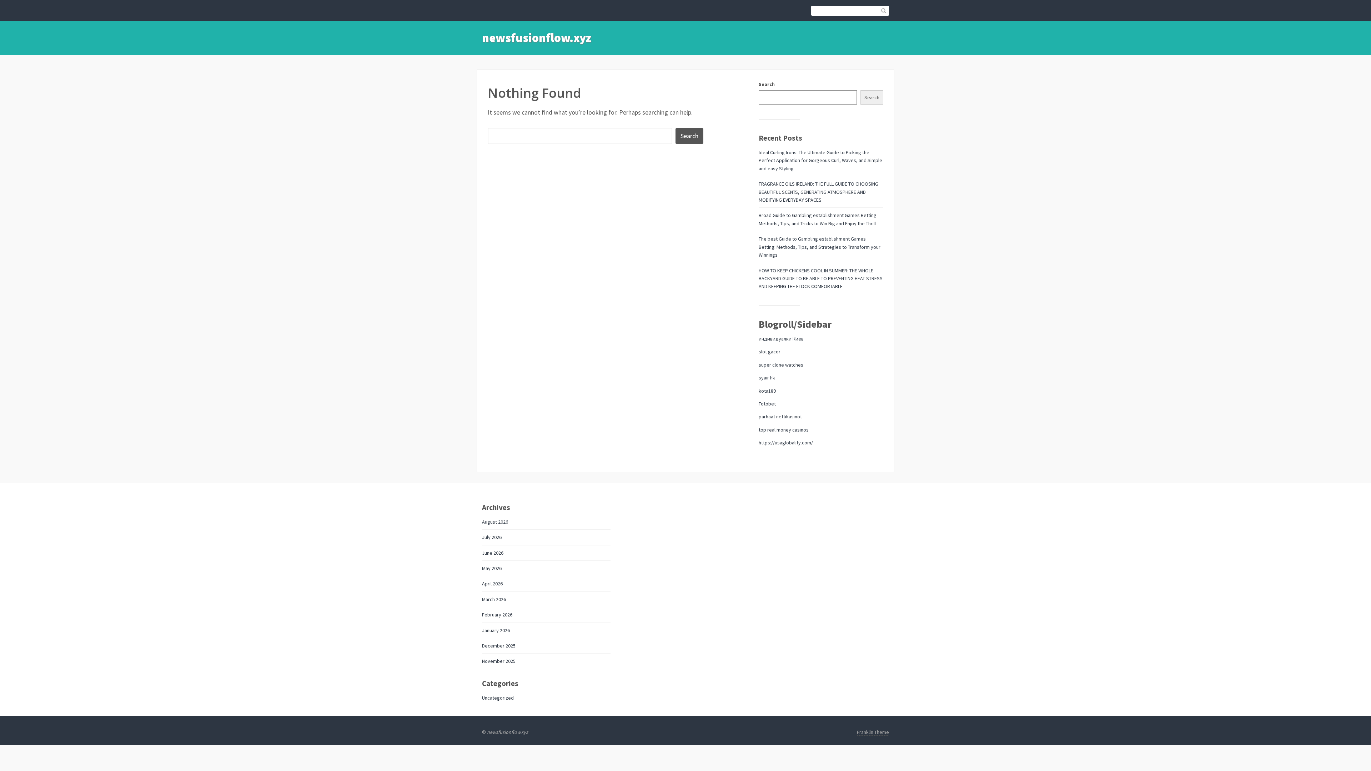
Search (767, 84)
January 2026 (496, 630)
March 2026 (494, 599)
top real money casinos (784, 430)
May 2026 (492, 568)
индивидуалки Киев (781, 339)
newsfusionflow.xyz (536, 37)
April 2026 (492, 583)
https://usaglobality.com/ (786, 442)
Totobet (767, 403)
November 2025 (499, 661)
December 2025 (499, 645)
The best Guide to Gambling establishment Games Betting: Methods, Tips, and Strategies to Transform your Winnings (819, 247)
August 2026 (495, 522)
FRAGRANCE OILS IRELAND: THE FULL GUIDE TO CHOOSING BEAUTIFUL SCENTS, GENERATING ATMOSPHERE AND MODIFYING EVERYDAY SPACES (818, 192)
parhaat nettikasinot (780, 416)
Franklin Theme (873, 732)
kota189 (767, 391)
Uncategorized (498, 698)
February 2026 (497, 614)
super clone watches (781, 365)
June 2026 (492, 553)
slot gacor (769, 351)
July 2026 (492, 537)
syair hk (767, 377)
